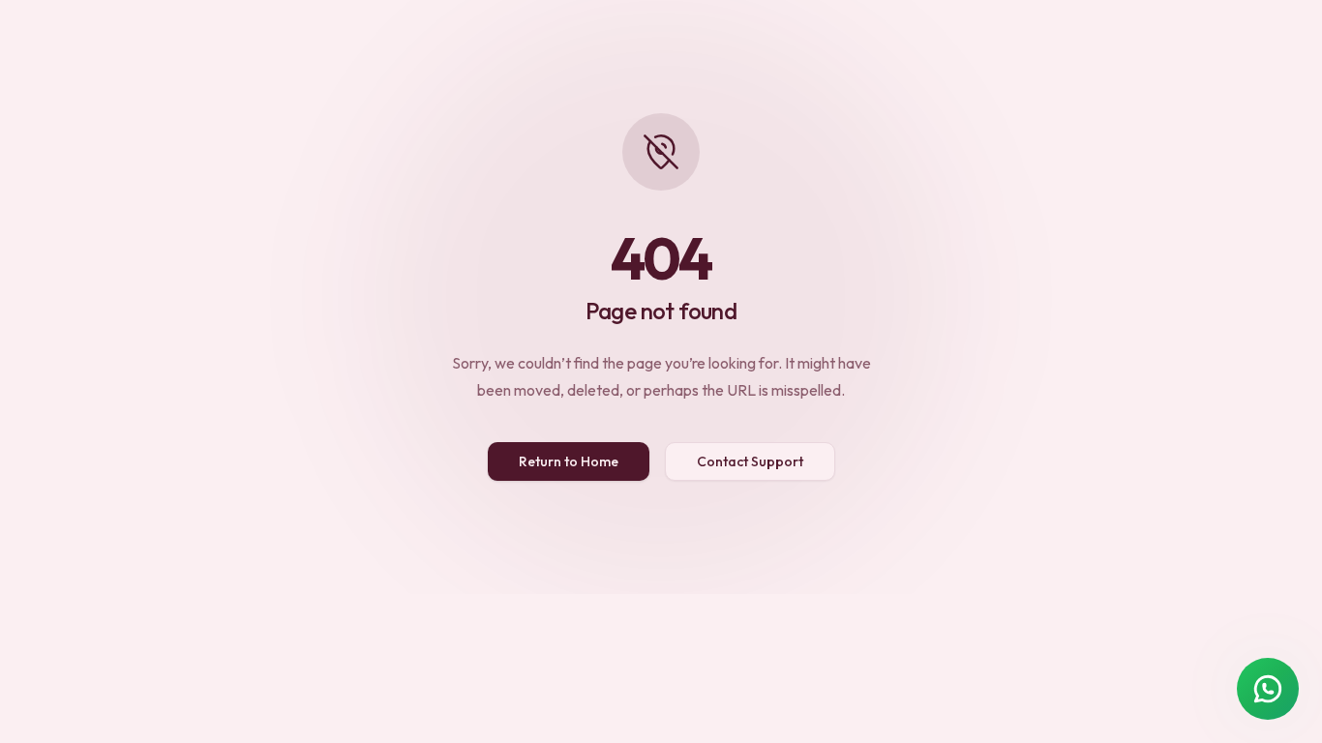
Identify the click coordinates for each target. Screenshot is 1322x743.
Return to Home (568, 461)
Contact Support (750, 461)
